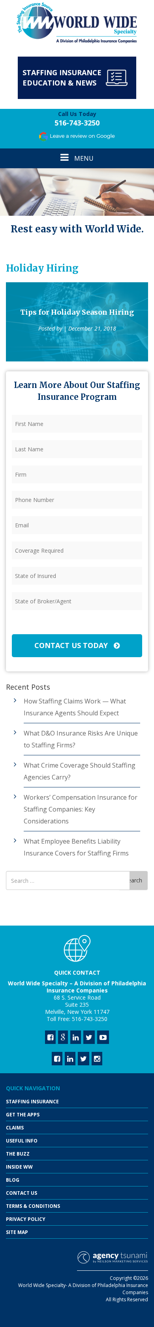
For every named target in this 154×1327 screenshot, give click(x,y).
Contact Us (21, 1193)
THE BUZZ (18, 1153)
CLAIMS (15, 1127)
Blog (12, 1180)
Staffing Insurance (32, 1101)
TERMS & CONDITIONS (33, 1206)
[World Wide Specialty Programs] (77, 23)
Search (133, 880)
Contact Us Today (72, 645)
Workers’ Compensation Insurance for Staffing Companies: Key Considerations (80, 809)
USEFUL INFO (22, 1140)
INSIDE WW (19, 1167)
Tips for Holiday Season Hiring (77, 312)
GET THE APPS (22, 1114)
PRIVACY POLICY (25, 1219)
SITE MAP (17, 1232)
